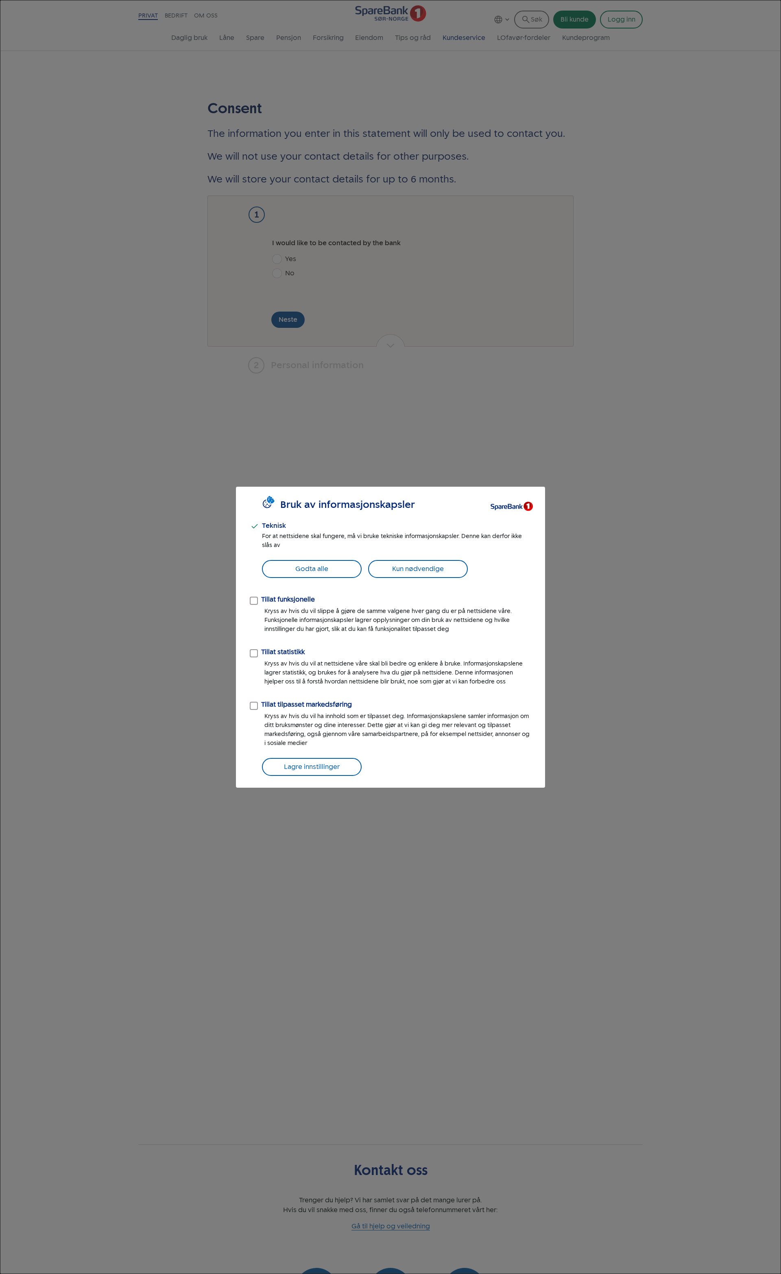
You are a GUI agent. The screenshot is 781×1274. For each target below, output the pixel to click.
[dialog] (390, 637)
